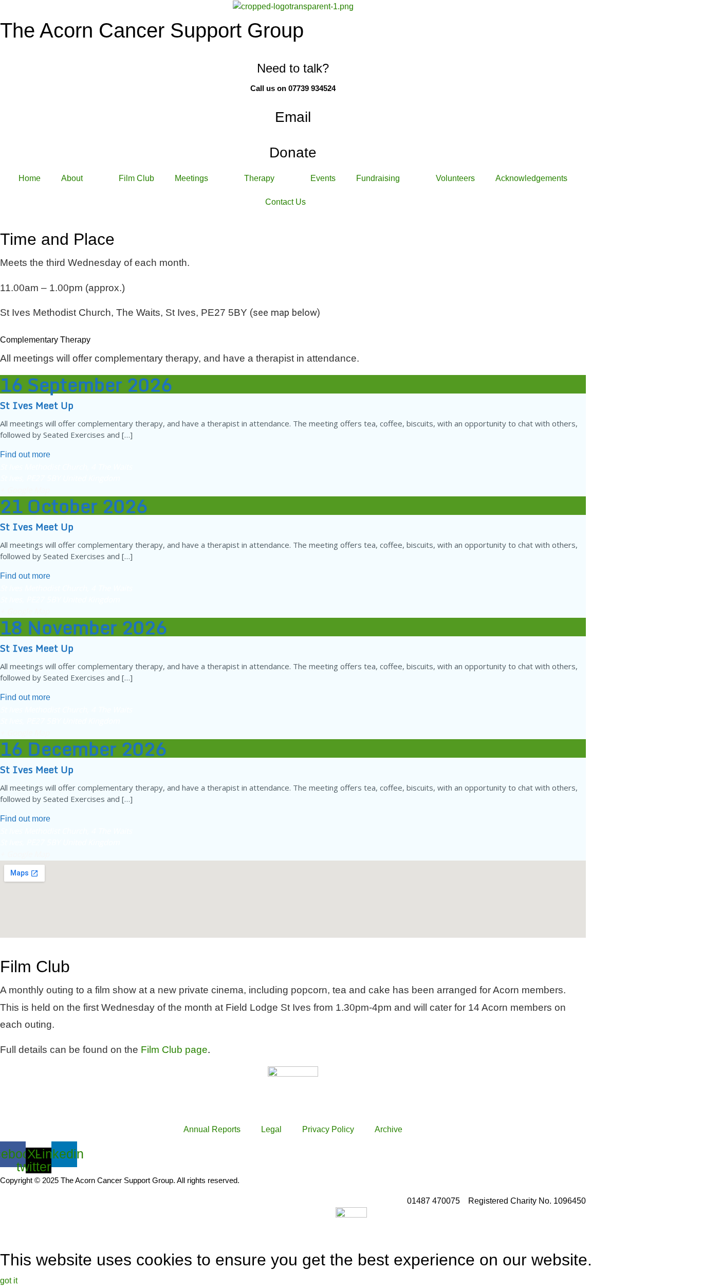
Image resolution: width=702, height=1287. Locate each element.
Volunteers (455, 178)
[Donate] (293, 134)
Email (293, 117)
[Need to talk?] (293, 51)
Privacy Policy (328, 1129)
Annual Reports (212, 1129)
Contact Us (285, 202)
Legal (271, 1129)
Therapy (259, 178)
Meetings (191, 178)
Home (30, 178)
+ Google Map (24, 490)
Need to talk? (293, 68)
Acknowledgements (531, 178)
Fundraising (378, 178)
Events (323, 178)
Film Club (136, 178)
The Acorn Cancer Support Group (152, 30)
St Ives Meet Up (36, 405)
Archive (388, 1129)
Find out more (25, 454)
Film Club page (174, 1049)
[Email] (293, 99)
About (72, 178)
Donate (293, 152)
